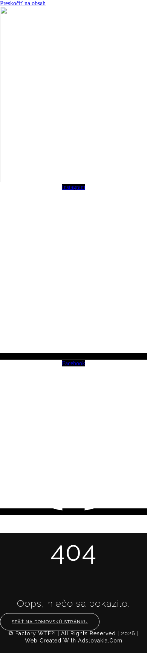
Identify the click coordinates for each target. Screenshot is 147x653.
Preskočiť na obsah (23, 3)
